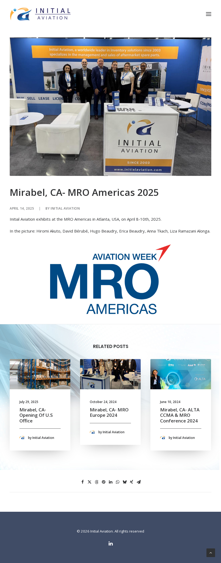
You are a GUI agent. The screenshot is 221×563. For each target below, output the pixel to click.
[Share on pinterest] (103, 482)
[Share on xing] (131, 482)
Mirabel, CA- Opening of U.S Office (36, 415)
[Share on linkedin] (110, 482)
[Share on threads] (96, 482)
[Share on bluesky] (124, 482)
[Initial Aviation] (40, 14)
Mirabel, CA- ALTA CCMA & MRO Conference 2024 (179, 415)
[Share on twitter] (89, 482)
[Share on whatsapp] (117, 482)
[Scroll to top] (210, 552)
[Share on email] (138, 482)
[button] (208, 14)
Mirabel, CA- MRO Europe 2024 (109, 412)
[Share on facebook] (82, 482)
